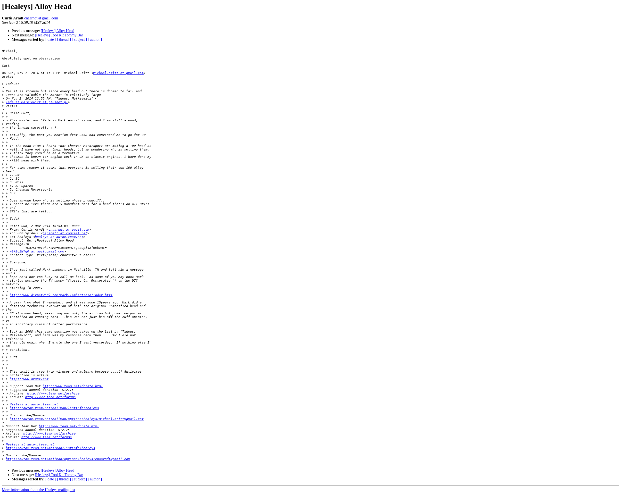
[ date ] (50, 39)
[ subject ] (79, 39)
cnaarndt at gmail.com (41, 18)
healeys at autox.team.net (59, 237)
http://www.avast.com (29, 379)
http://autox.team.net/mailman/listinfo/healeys (54, 408)
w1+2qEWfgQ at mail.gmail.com (37, 251)
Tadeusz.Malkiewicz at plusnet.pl (37, 102)
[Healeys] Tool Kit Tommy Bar (59, 35)
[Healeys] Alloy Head (57, 31)
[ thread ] (64, 39)
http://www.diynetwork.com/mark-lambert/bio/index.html (61, 295)
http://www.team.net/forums (50, 397)
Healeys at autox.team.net (34, 404)
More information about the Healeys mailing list (38, 490)
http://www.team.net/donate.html (73, 386)
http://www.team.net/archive (53, 393)
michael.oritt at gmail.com (118, 73)
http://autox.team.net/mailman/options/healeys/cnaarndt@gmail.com (68, 459)
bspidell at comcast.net (65, 233)
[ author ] (95, 39)
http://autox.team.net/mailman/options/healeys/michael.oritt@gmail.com (77, 419)
